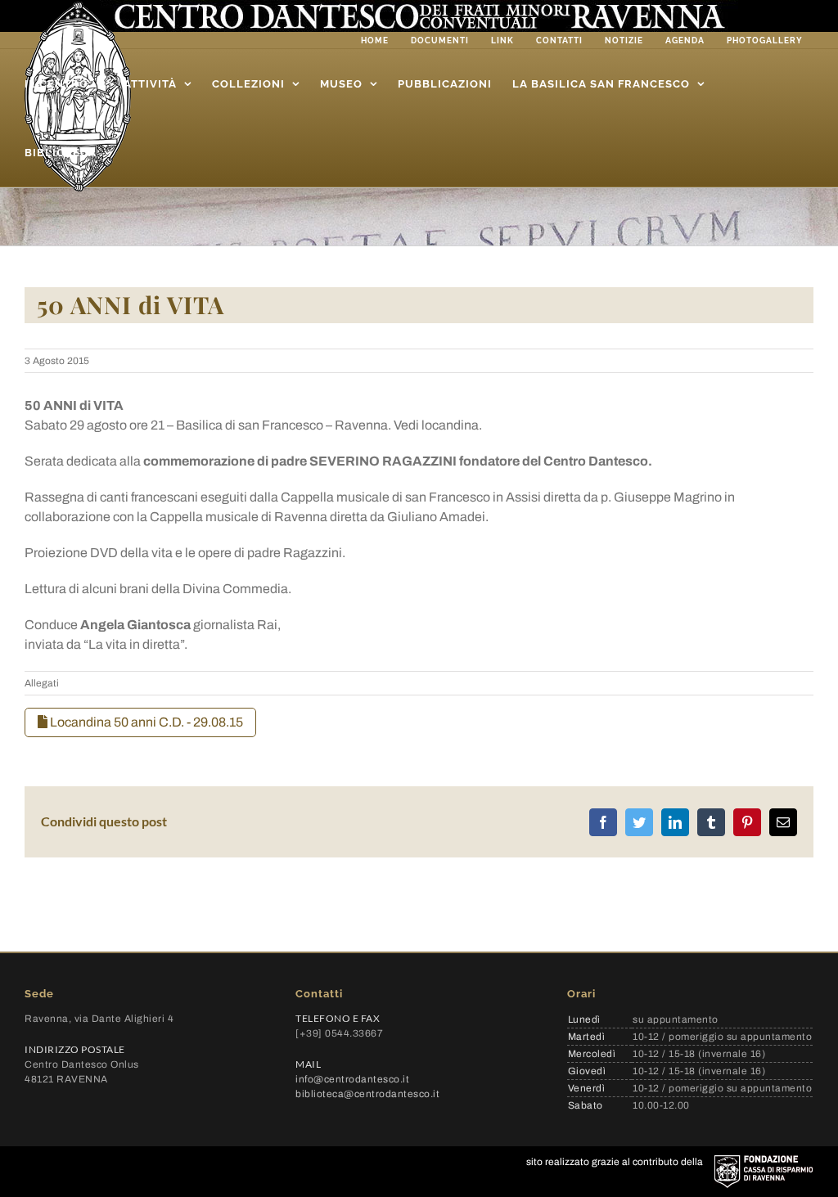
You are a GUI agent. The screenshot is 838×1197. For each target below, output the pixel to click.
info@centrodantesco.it (352, 1079)
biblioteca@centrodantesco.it (367, 1094)
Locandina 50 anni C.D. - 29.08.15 (145, 722)
